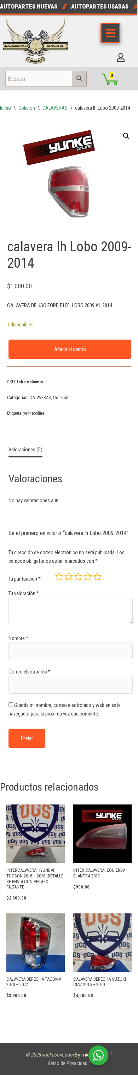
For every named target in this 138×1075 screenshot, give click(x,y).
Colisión (26, 108)
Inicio (5, 108)
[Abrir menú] (110, 33)
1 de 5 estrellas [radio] (59, 576)
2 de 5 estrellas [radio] (68, 576)
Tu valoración (23, 593)
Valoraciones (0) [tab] (25, 449)
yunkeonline (33, 413)
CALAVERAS (55, 108)
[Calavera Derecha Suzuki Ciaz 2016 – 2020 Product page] (102, 942)
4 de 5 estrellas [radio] (88, 576)
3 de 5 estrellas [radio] (78, 576)
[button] (126, 136)
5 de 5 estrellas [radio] (97, 576)
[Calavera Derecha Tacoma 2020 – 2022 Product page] (35, 942)
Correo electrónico (29, 671)
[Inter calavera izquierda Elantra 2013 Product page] (102, 833)
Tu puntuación (24, 579)
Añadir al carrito (70, 349)
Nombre (18, 638)
